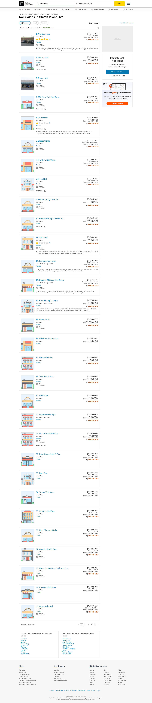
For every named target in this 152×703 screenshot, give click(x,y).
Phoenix (120, 682)
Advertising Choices (25, 678)
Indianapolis (107, 674)
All (36, 23)
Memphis (107, 684)
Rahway (23, 647)
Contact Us (22, 672)
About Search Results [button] (126, 23)
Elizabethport (25, 653)
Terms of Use (91, 690)
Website (38, 42)
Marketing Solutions (25, 682)
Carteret (23, 650)
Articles (56, 670)
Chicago (92, 680)
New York (121, 674)
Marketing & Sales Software (27, 684)
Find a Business (59, 672)
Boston (92, 676)
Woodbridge (24, 645)
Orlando (120, 678)
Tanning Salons (67, 652)
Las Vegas (107, 678)
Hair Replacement (68, 644)
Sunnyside (24, 648)
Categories (57, 678)
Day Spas (47, 417)
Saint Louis (121, 684)
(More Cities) (103, 666)
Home (21, 14)
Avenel (23, 652)
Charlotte (92, 678)
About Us (22, 670)
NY (26, 14)
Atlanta (92, 670)
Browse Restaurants (60, 680)
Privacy (52, 690)
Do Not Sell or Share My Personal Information (70, 690)
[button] (128, 4)
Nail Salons (39, 36)
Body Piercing (66, 642)
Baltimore (93, 674)
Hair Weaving (66, 653)
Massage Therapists (68, 648)
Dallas (91, 682)
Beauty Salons (44, 14)
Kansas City (107, 676)
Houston (106, 672)
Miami (120, 670)
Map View (26, 23)
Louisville (107, 682)
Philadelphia (122, 680)
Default (95, 23)
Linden (23, 642)
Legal (98, 690)
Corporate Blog (23, 676)
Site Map (57, 676)
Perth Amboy (25, 644)
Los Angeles (107, 680)
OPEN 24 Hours (48, 28)
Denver (92, 684)
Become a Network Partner (27, 680)
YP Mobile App (59, 674)
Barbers (64, 650)
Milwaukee (121, 672)
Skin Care (65, 647)
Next (98, 624)
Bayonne (23, 640)
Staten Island (33, 14)
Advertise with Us (24, 674)
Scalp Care (65, 640)
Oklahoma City (122, 676)
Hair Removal (66, 639)
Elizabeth (24, 639)
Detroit (106, 670)
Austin (92, 672)
